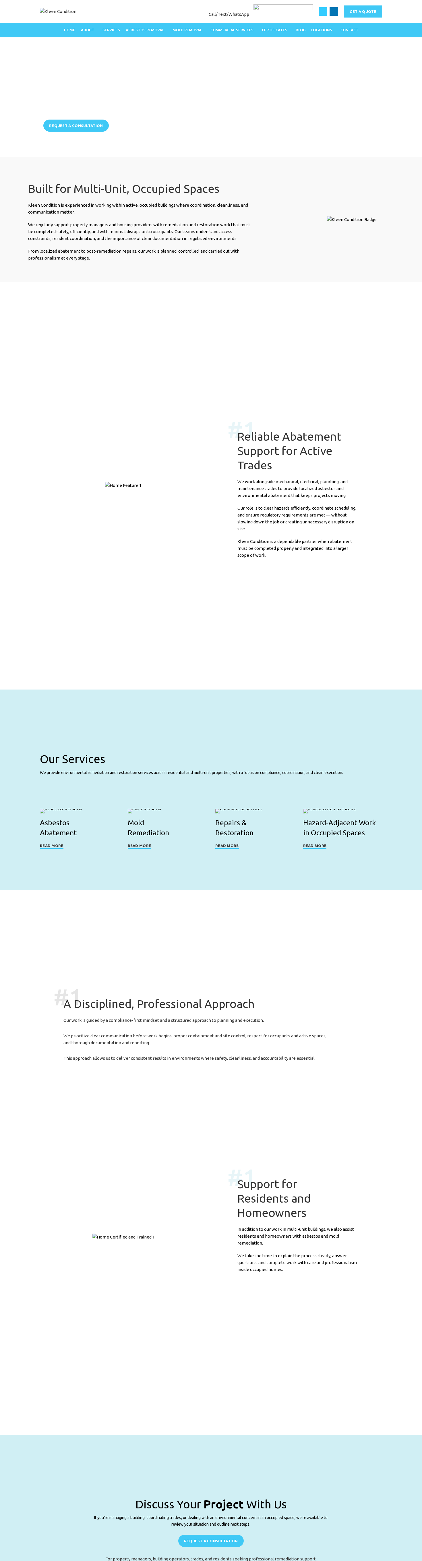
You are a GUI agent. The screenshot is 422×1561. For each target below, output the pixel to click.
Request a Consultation (76, 126)
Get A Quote (363, 11)
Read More (51, 846)
